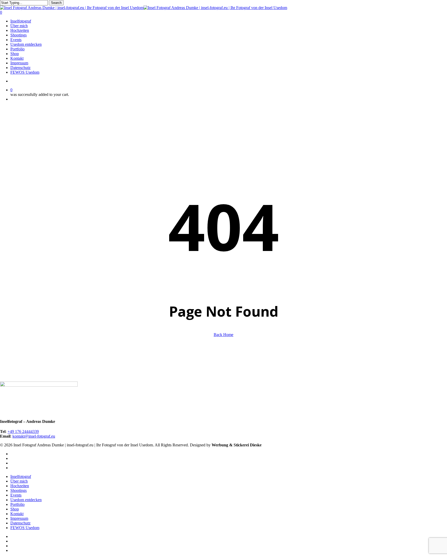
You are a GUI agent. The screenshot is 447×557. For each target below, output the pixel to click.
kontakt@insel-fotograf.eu (33, 436)
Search (56, 3)
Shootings (18, 490)
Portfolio (17, 504)
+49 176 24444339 (23, 431)
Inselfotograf (20, 476)
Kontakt (17, 514)
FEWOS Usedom (24, 527)
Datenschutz (20, 523)
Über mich (19, 481)
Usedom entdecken (26, 500)
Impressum (19, 518)
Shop (14, 509)
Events (15, 495)
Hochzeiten (19, 486)
